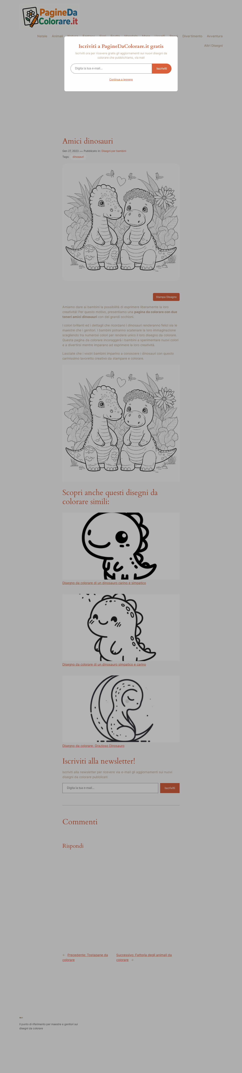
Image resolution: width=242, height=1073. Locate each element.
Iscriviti (162, 68)
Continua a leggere (121, 79)
